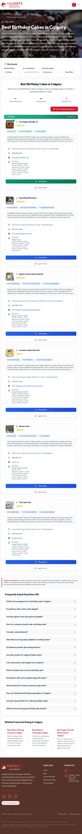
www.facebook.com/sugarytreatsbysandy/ (26, 310)
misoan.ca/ (15, 462)
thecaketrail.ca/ (17, 538)
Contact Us (72, 771)
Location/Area (29, 68)
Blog (44, 773)
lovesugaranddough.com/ (20, 157)
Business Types (49, 68)
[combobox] (12, 72)
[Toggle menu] (78, 5)
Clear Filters (69, 72)
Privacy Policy (62, 814)
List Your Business (49, 777)
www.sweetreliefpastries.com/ (22, 234)
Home (3, 17)
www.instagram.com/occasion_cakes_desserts (27, 386)
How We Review (48, 783)
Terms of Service (75, 814)
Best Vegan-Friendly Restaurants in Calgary (65, 733)
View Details (42, 181)
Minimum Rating (9, 68)
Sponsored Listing (49, 780)
